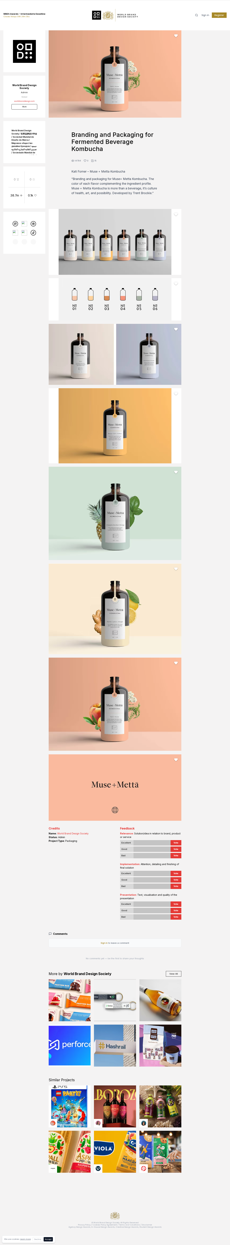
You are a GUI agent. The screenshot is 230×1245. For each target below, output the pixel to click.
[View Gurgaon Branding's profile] (143, 1168)
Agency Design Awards (79, 1227)
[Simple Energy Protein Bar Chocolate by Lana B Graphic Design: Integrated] (70, 1000)
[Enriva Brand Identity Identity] (115, 1000)
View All (173, 973)
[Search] (196, 15)
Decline (37, 1239)
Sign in (205, 15)
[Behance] (15, 233)
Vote (176, 842)
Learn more (25, 1239)
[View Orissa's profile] (143, 1123)
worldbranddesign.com (24, 101)
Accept (48, 1239)
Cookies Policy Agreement (104, 1224)
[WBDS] (15, 224)
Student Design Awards (150, 1227)
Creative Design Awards (127, 1227)
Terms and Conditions (129, 1224)
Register (219, 15)
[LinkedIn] (24, 233)
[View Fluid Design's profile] (53, 1123)
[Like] (176, 36)
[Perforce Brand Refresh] (70, 1046)
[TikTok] (33, 233)
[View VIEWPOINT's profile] (98, 1168)
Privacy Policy (84, 1224)
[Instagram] (24, 224)
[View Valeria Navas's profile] (98, 1123)
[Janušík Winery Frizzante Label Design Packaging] (160, 1000)
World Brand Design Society (73, 833)
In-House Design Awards (103, 1227)
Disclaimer (147, 1224)
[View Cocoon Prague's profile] (53, 1168)
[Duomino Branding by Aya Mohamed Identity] (160, 1046)
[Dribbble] (33, 224)
